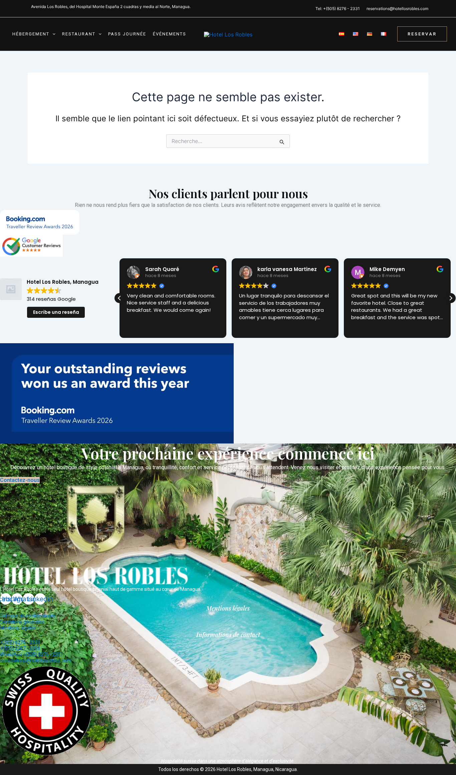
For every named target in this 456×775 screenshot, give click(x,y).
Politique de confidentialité (28, 616)
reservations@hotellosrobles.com (397, 8)
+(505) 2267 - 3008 (20, 648)
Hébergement (30, 33)
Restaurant (78, 33)
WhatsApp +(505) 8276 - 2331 (31, 654)
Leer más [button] (361, 327)
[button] (52, 34)
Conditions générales (22, 622)
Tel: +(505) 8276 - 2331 (337, 8)
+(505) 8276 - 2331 (20, 642)
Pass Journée (127, 33)
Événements (169, 33)
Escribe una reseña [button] (56, 312)
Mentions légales (18, 628)
